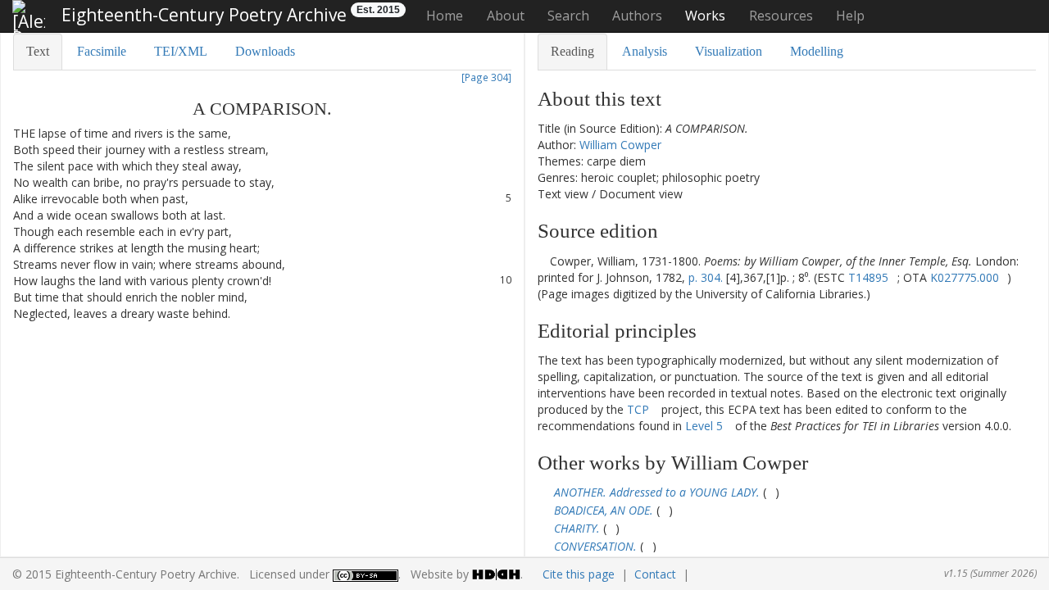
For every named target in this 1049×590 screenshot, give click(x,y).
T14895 (868, 277)
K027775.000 (964, 277)
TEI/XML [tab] (180, 51)
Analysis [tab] (644, 51)
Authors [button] (637, 16)
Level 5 (704, 425)
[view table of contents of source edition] (542, 261)
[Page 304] (486, 77)
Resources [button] (781, 16)
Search (568, 16)
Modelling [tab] (816, 51)
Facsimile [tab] (101, 51)
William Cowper (620, 144)
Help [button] (850, 16)
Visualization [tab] (728, 51)
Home (444, 16)
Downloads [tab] (265, 51)
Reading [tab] (572, 51)
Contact (655, 574)
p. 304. (705, 277)
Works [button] (705, 16)
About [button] (505, 16)
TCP (638, 409)
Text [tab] (37, 51)
